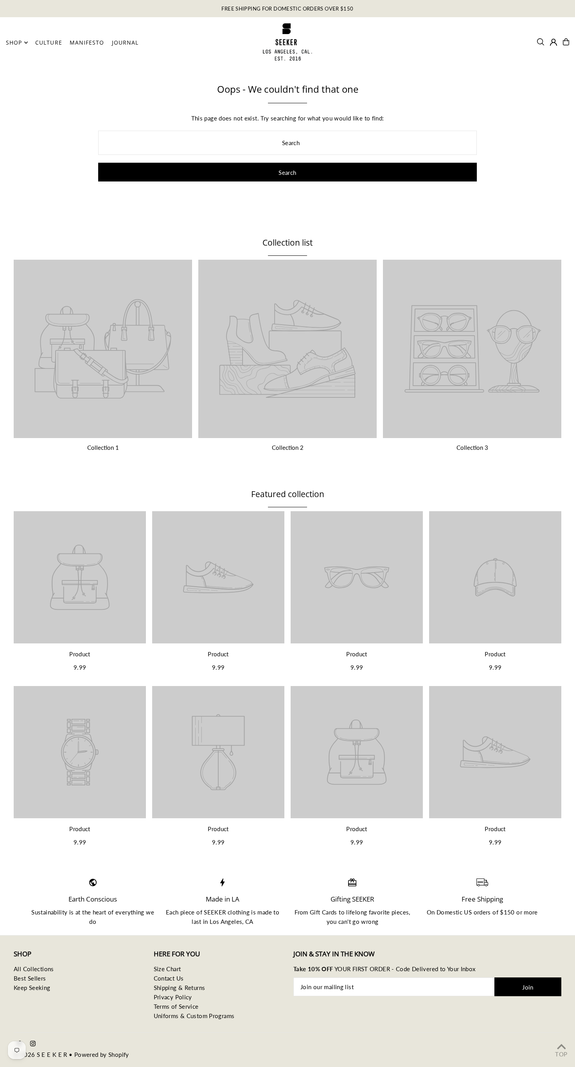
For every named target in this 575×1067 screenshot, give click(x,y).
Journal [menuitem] (125, 42)
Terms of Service (176, 1006)
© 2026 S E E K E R (40, 1054)
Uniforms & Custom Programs (194, 1015)
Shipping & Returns (179, 987)
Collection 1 (103, 447)
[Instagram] (33, 1044)
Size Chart (167, 968)
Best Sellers (30, 978)
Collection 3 (472, 447)
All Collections (34, 968)
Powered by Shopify (101, 1054)
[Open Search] (540, 41)
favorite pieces (389, 912)
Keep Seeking (32, 987)
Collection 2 (288, 447)
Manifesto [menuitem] (87, 42)
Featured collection (287, 494)
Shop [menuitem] (14, 42)
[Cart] (566, 41)
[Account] (553, 42)
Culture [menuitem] (48, 42)
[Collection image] (103, 349)
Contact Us (169, 978)
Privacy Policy (173, 997)
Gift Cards (323, 912)
